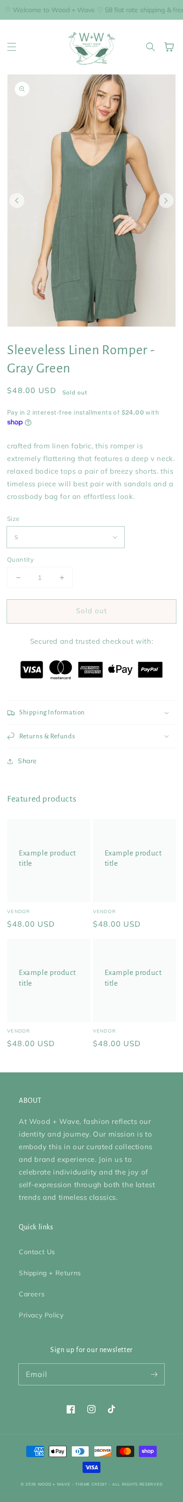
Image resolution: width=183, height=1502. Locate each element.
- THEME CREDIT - (92, 1484)
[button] (11, 47)
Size (13, 518)
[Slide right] (166, 200)
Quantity (20, 559)
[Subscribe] (154, 1374)
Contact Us (37, 1252)
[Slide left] (16, 200)
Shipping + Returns (50, 1273)
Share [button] (27, 761)
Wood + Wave (54, 1484)
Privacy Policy (41, 1315)
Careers (32, 1294)
